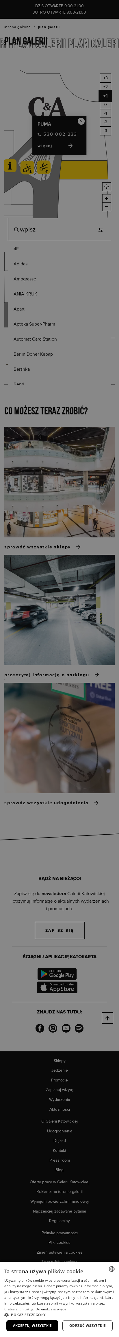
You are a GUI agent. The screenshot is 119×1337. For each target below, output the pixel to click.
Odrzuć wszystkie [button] (87, 1325)
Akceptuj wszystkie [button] (32, 1325)
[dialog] (59, 668)
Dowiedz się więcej (51, 1309)
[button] (59, 1315)
